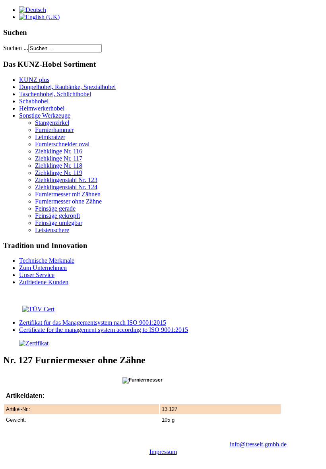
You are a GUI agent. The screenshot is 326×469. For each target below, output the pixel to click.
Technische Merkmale (46, 260)
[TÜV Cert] (38, 309)
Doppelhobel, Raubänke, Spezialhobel (67, 86)
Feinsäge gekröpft (57, 215)
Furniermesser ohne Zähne (68, 201)
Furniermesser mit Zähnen (68, 194)
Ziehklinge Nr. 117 (58, 158)
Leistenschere (52, 230)
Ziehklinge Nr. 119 (58, 172)
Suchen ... (15, 48)
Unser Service (36, 274)
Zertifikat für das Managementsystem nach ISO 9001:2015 (92, 322)
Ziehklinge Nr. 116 (58, 151)
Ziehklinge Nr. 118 (58, 165)
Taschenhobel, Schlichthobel (55, 94)
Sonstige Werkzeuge (44, 115)
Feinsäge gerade (55, 208)
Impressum (163, 451)
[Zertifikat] (26, 343)
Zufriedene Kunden (43, 282)
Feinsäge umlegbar (58, 222)
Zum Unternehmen (43, 267)
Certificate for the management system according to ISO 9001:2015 (103, 329)
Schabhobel (34, 101)
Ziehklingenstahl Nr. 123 (66, 179)
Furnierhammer (54, 129)
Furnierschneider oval (62, 144)
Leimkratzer (50, 137)
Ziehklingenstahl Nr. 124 (66, 187)
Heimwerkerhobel (41, 108)
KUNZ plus (34, 79)
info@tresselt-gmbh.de (258, 444)
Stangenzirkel (52, 122)
